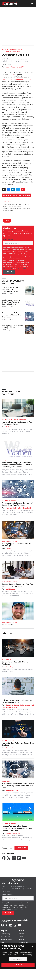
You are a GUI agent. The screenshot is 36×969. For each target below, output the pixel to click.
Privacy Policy (21, 268)
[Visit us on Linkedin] (14, 858)
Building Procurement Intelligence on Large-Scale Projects (17, 701)
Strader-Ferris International (16, 748)
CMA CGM (9, 427)
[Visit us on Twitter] (9, 858)
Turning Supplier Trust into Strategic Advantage (12, 327)
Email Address (8, 239)
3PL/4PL (4, 460)
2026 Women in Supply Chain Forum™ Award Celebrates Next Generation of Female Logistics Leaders (11, 302)
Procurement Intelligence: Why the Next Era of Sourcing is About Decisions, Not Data (18, 785)
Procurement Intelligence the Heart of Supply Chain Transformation (12, 315)
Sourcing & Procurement (12, 49)
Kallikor (8, 548)
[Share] (8, 189)
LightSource (10, 589)
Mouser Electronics (13, 833)
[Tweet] (18, 189)
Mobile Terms (7, 268)
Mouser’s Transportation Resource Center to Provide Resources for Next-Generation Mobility (17, 828)
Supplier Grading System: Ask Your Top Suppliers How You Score (17, 585)
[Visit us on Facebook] (4, 858)
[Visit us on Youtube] (24, 858)
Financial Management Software (14, 420)
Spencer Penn (7, 625)
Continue (18, 965)
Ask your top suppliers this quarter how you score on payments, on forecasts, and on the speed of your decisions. (17, 593)
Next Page (21, 848)
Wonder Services (12, 790)
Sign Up (9, 272)
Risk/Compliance (8, 659)
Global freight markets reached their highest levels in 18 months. (17, 670)
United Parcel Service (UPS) (15, 67)
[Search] (27, 3)
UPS (12, 75)
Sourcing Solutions (12, 51)
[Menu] (32, 3)
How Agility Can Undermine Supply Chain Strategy (18, 744)
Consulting (6, 781)
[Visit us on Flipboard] (19, 858)
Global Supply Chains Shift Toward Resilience (15, 663)
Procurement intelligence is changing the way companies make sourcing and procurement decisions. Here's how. (18, 512)
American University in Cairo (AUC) (18, 508)
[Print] (4, 189)
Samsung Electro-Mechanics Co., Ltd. (16, 79)
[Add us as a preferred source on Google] (23, 189)
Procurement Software (10, 501)
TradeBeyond (11, 667)
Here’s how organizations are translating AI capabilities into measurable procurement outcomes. (17, 431)
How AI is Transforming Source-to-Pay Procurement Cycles (11, 289)
